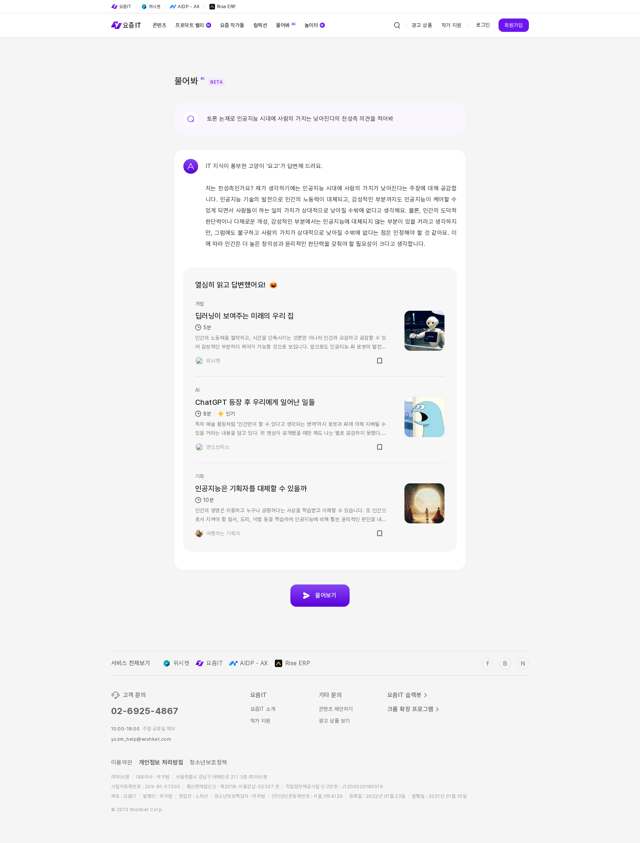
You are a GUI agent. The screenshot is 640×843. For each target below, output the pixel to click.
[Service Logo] (126, 25)
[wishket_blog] (505, 663)
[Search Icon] (397, 25)
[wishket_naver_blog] (523, 663)
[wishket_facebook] (487, 663)
